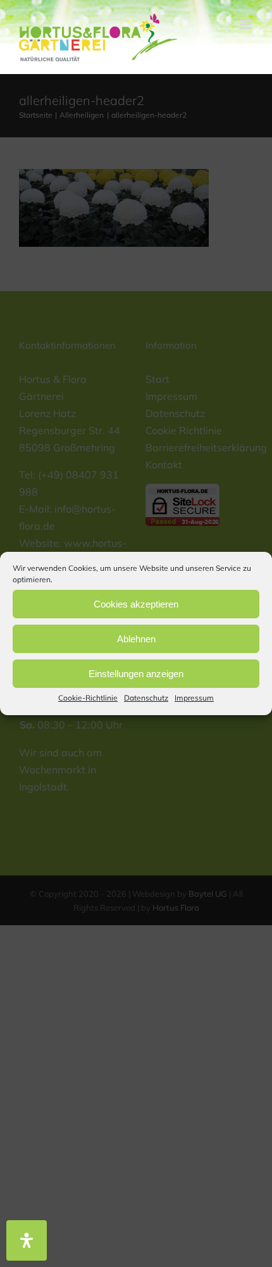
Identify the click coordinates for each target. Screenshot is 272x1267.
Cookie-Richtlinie (88, 697)
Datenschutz (146, 697)
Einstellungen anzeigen (136, 673)
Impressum (194, 697)
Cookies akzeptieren (136, 603)
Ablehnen (136, 638)
